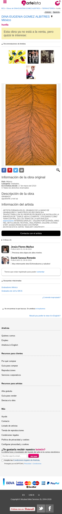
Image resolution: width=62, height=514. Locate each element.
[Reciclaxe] (16, 57)
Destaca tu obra (8, 400)
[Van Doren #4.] (31, 72)
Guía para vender (9, 396)
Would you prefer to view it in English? (44, 316)
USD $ (31, 495)
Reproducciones (8, 370)
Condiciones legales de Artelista (26, 460)
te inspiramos (40, 309)
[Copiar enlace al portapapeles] (21, 170)
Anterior (48, 12)
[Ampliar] (58, 171)
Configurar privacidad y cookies (15, 444)
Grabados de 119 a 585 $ (12, 291)
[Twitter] (41, 508)
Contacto (5, 421)
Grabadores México (10, 287)
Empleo (5, 340)
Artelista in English (10, 345)
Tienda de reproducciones (13, 430)
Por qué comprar (9, 361)
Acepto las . (22, 460)
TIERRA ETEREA (48, 8)
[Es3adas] (33, 57)
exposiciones (8, 221)
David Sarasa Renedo (23, 258)
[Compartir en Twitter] (15, 170)
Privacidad (27, 463)
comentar (40, 272)
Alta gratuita (7, 391)
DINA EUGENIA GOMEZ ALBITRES (26, 16)
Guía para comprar (10, 366)
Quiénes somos (8, 336)
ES (23, 495)
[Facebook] (49, 508)
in (39, 495)
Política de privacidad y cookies (15, 440)
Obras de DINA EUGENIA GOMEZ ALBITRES (23, 8)
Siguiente (56, 12)
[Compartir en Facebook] (4, 170)
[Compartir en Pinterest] (9, 170)
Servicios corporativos (11, 375)
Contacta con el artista (31, 233)
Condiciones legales (10, 435)
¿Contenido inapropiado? (51, 297)
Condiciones (37, 463)
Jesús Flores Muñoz (22, 247)
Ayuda (4, 416)
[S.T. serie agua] (47, 57)
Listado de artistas (10, 426)
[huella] (31, 125)
